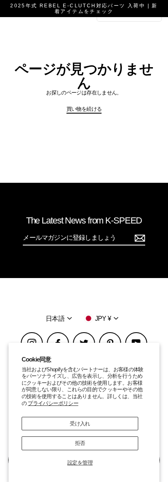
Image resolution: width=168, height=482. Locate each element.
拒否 (80, 443)
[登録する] (138, 237)
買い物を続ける (84, 109)
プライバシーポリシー (53, 403)
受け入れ (80, 424)
